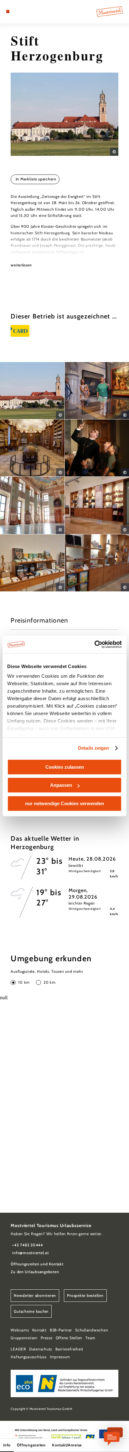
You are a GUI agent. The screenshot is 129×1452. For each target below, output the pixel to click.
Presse (46, 1337)
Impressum (60, 1356)
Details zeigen (93, 748)
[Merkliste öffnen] (22, 11)
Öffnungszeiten (31, 1445)
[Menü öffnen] (7, 11)
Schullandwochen (91, 1330)
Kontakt (39, 1330)
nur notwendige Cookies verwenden (64, 803)
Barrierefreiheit (69, 1349)
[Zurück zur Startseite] (109, 11)
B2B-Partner (61, 1330)
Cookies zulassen (64, 767)
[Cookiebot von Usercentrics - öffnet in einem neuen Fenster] (94, 644)
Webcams (20, 1330)
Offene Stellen (69, 1337)
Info (7, 1445)
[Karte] (17, 11)
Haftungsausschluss (28, 1356)
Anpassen (61, 785)
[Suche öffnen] (27, 11)
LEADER (18, 1349)
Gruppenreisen (24, 1337)
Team (90, 1337)
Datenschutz (40, 1349)
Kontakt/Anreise (67, 1445)
